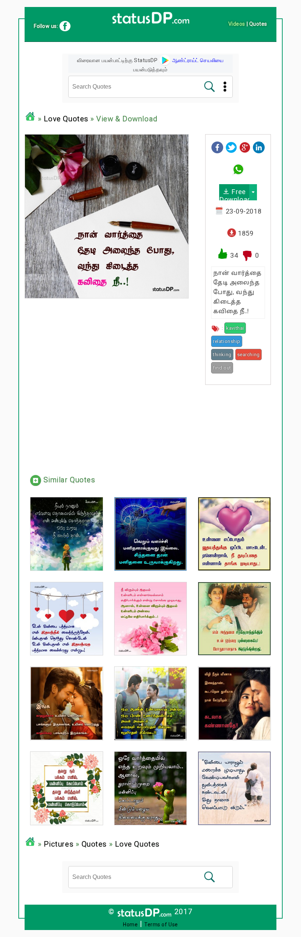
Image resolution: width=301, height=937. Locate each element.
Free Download (234, 194)
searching (248, 354)
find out (222, 368)
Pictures (58, 844)
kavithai (235, 328)
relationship (226, 341)
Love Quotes (66, 118)
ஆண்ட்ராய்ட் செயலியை (197, 60)
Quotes (94, 844)
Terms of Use (161, 924)
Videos (236, 24)
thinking (222, 354)
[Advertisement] (238, 427)
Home (130, 924)
